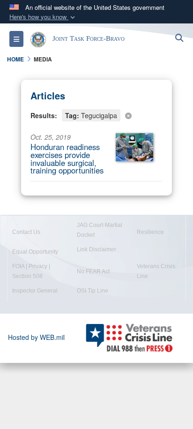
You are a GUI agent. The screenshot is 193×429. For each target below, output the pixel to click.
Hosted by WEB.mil (36, 337)
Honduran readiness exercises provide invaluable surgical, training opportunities (67, 158)
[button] (43, 17)
